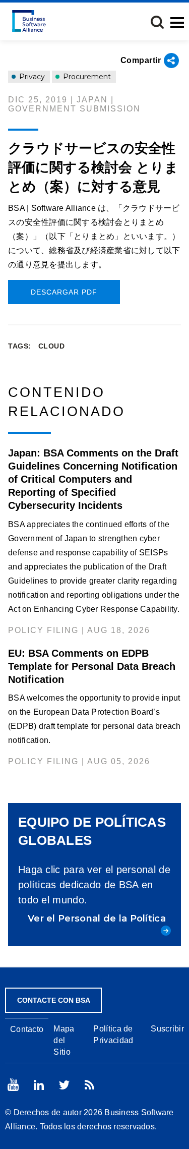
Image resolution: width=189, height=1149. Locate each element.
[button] (157, 22)
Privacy (31, 76)
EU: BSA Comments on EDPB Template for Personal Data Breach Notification (91, 666)
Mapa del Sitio (63, 1040)
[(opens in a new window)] (13, 1084)
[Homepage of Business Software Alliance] (29, 21)
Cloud (51, 346)
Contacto (26, 1029)
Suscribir (167, 1028)
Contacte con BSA (53, 1000)
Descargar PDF (64, 292)
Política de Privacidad (113, 1034)
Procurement (86, 76)
